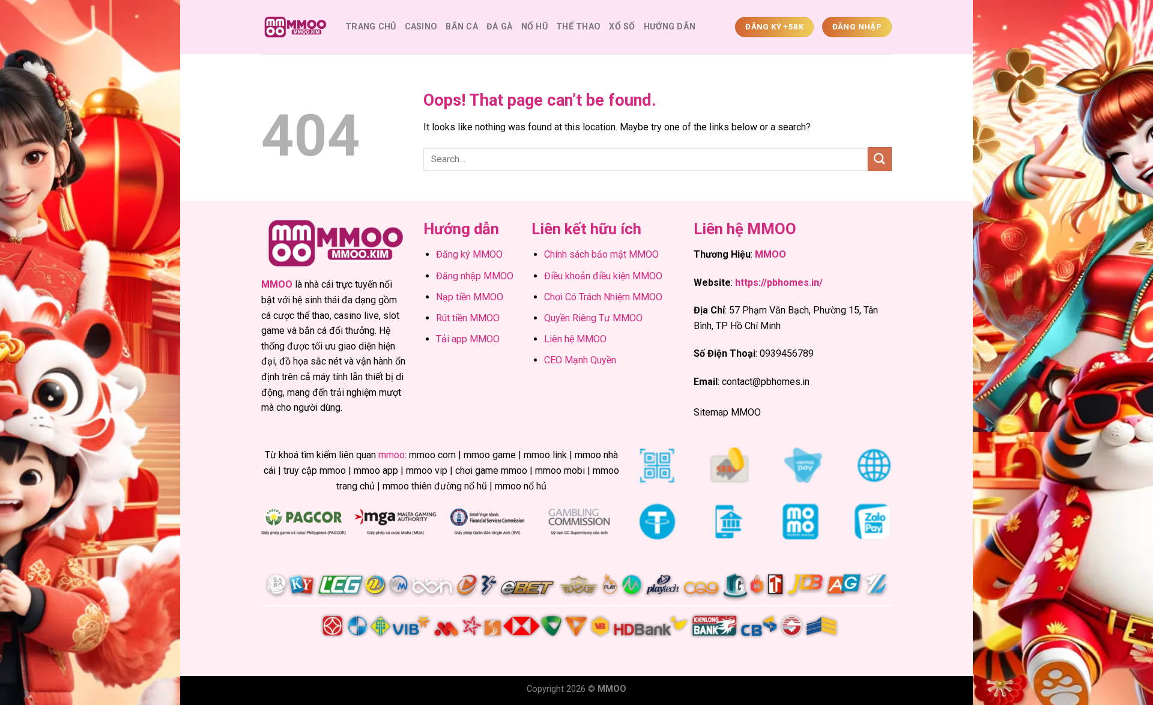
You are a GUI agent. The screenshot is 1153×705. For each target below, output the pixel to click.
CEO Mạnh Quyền (580, 360)
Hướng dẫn (670, 27)
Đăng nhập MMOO (474, 276)
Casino (421, 27)
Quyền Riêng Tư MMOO (593, 318)
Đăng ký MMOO (469, 254)
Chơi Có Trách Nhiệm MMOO (603, 297)
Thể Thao (578, 27)
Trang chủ (370, 27)
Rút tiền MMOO (468, 318)
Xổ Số (622, 27)
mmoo (391, 455)
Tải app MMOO (468, 339)
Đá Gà (499, 27)
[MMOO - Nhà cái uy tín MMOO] (294, 27)
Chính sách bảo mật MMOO (601, 254)
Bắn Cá (462, 27)
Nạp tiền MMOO (469, 297)
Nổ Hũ (534, 27)
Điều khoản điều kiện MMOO (603, 276)
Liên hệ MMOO (575, 339)
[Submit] (880, 159)
